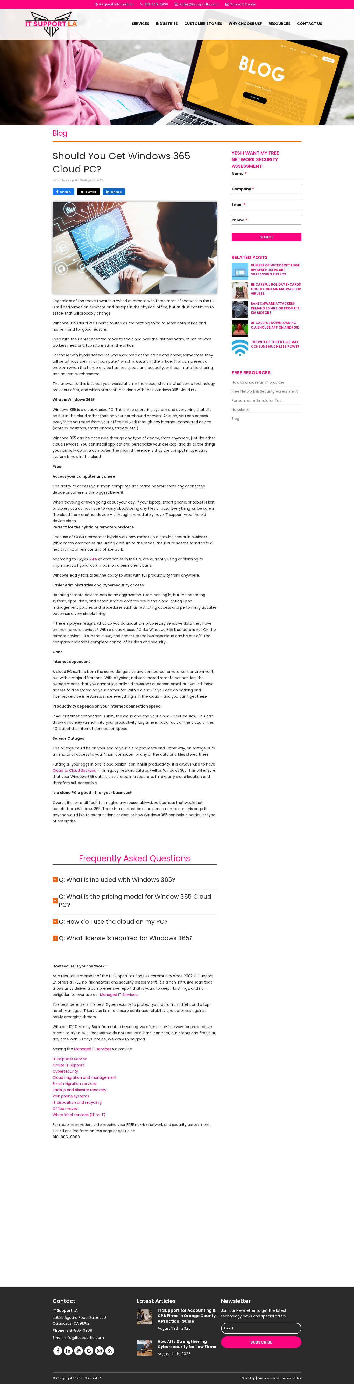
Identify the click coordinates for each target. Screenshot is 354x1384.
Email (238, 204)
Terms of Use (291, 1378)
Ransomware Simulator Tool (257, 400)
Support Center (243, 4)
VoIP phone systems (71, 1096)
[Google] (89, 1351)
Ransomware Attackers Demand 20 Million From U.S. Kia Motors (275, 308)
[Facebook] (58, 1351)
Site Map (248, 1378)
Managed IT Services (118, 994)
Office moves (65, 1108)
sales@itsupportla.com (199, 4)
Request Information (116, 4)
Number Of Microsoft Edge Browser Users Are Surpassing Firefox (275, 269)
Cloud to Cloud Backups (74, 770)
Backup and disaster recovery (79, 1089)
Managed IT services (92, 1049)
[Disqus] (135, 1215)
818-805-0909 (156, 4)
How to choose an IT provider (258, 382)
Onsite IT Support (68, 1065)
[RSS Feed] (109, 1351)
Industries (167, 23)
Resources (279, 23)
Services (140, 23)
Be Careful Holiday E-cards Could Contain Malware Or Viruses (276, 288)
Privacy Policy (268, 1378)
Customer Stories (203, 23)
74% (93, 559)
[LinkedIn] (68, 1351)
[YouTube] (78, 1351)
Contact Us (309, 23)
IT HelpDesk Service (70, 1058)
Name (239, 173)
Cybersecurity (65, 1071)
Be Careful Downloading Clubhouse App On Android (275, 324)
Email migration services (75, 1083)
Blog (235, 418)
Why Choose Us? (245, 23)
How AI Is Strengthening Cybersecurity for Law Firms (187, 1344)
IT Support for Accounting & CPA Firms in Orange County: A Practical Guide (187, 1316)
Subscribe (261, 1342)
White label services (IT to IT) (79, 1114)
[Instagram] (99, 1351)
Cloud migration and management (85, 1077)
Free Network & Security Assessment (265, 391)
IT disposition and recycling (77, 1102)
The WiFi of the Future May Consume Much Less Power (275, 344)
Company (243, 189)
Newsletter (241, 409)
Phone (239, 220)
